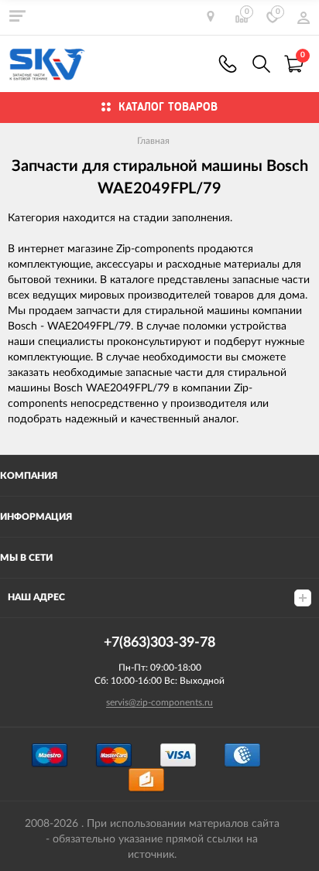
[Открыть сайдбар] (17, 15)
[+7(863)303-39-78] (227, 64)
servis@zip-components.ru (159, 702)
